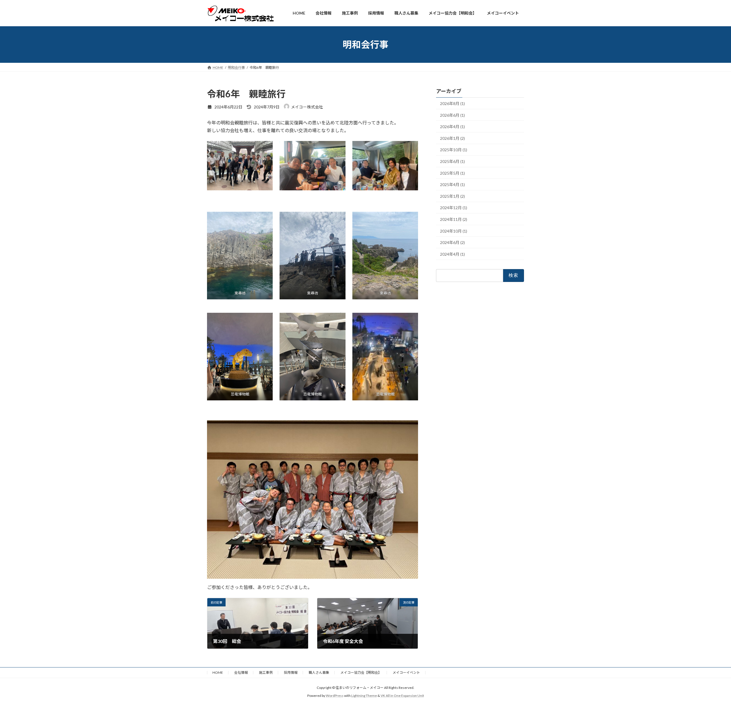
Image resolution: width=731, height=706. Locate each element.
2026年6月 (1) (452, 115)
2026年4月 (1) (452, 126)
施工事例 (266, 672)
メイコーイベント (406, 672)
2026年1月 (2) (452, 138)
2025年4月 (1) (452, 184)
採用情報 (291, 672)
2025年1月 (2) (452, 196)
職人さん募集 (319, 672)
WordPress (335, 696)
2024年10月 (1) (453, 231)
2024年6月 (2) (452, 242)
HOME (217, 672)
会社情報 (241, 672)
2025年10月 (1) (453, 150)
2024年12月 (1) (453, 207)
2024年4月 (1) (452, 254)
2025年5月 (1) (452, 173)
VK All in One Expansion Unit (402, 696)
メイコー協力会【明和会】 (360, 672)
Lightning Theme (364, 696)
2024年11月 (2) (453, 219)
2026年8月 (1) (452, 103)
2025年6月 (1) (452, 161)
